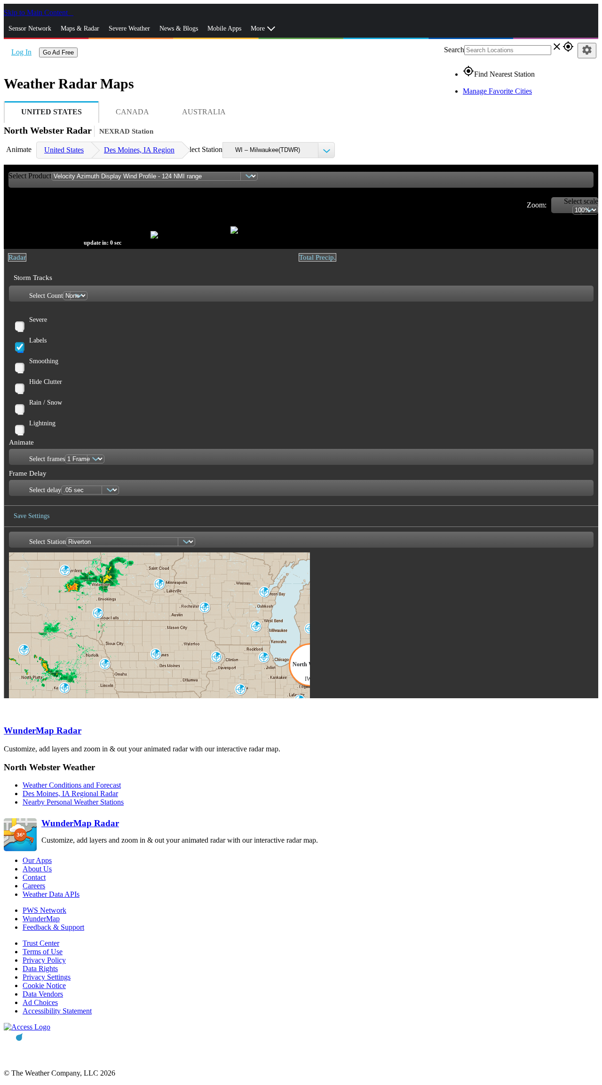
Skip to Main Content (37, 12)
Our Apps (37, 860)
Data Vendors (43, 994)
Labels (38, 340)
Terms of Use (43, 952)
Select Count (46, 295)
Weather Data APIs (51, 894)
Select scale (581, 201)
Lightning (42, 423)
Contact (34, 877)
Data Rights (40, 969)
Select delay (45, 490)
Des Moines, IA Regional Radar (70, 794)
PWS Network (44, 910)
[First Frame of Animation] (12, 221)
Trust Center (41, 943)
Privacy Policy (44, 960)
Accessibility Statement (57, 1011)
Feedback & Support (53, 927)
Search (454, 50)
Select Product (29, 176)
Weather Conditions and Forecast (72, 785)
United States (64, 150)
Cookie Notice (44, 985)
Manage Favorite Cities (497, 91)
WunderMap (41, 919)
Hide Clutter (45, 381)
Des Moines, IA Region (139, 150)
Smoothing (43, 361)
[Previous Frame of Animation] (122, 221)
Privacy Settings (47, 977)
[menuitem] (63, 150)
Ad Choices (40, 1002)
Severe (38, 319)
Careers (34, 886)
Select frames (47, 459)
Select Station (202, 149)
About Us (37, 869)
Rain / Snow (45, 402)
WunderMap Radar (42, 730)
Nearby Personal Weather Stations (73, 802)
